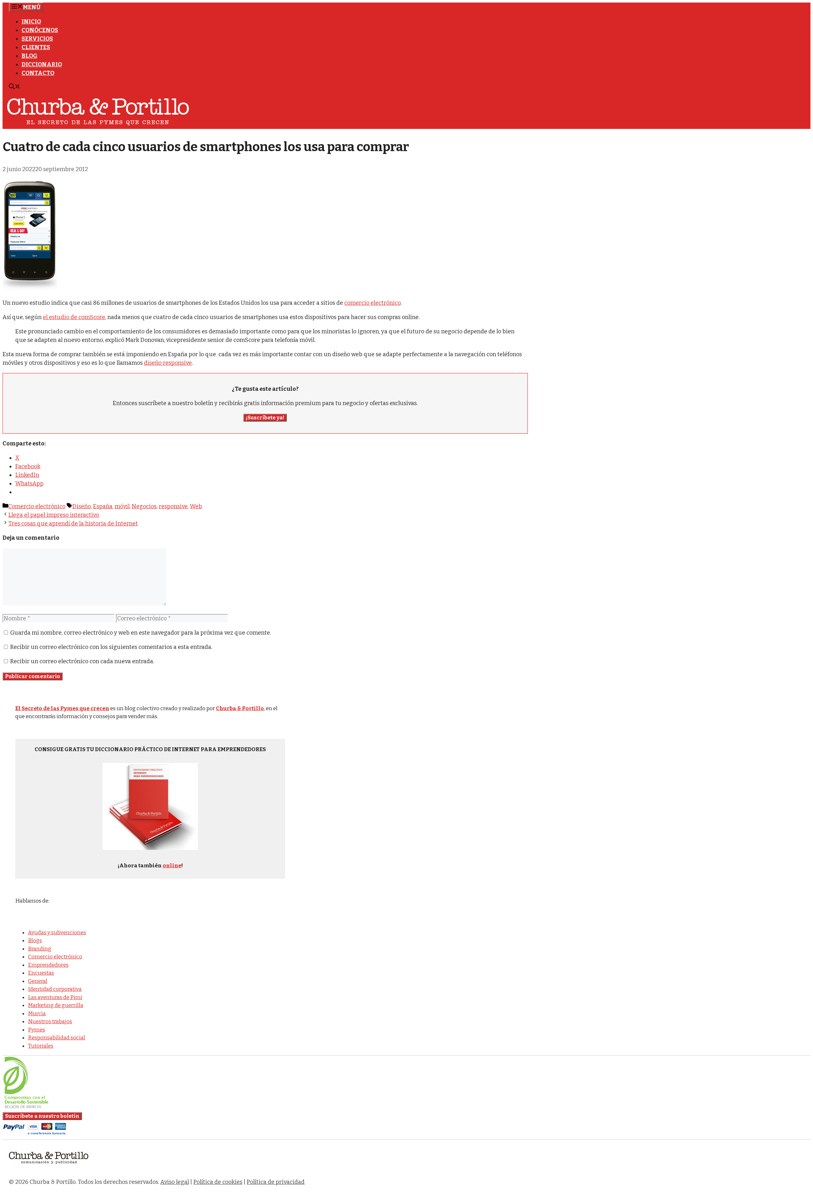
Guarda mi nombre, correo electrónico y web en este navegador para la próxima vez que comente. (140, 632)
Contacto (38, 73)
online (172, 865)
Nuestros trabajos (50, 1021)
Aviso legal (174, 1181)
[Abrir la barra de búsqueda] (14, 87)
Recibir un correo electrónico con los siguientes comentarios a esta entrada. (111, 647)
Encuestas (41, 973)
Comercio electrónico (36, 506)
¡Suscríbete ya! (265, 418)
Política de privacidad (276, 1181)
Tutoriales (40, 1046)
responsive (173, 506)
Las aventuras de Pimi (55, 997)
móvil (122, 506)
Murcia (37, 1013)
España (102, 506)
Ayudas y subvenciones (57, 932)
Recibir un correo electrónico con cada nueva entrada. (82, 661)
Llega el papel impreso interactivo (53, 514)
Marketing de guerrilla (55, 1005)
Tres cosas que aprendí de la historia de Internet (73, 523)
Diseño (81, 506)
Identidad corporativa (55, 989)
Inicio (31, 21)
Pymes (36, 1029)
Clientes (36, 47)
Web (196, 506)
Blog (29, 55)
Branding (39, 948)
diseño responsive (168, 362)
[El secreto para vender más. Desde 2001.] (48, 1167)
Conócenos (40, 30)
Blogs (35, 940)
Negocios (144, 506)
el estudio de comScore (74, 317)
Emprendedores (48, 965)
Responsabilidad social (56, 1037)
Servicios (37, 38)
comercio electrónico (372, 302)
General (37, 981)
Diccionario (42, 64)
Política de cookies (217, 1181)
